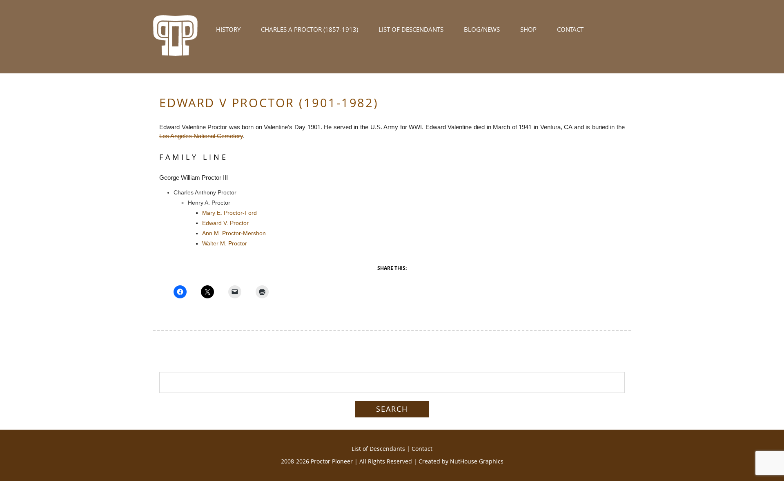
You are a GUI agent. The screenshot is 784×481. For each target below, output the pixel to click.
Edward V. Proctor (225, 223)
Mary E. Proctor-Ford (229, 213)
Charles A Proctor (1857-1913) (309, 29)
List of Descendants (411, 29)
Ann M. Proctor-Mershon (234, 233)
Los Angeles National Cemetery (201, 135)
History (228, 29)
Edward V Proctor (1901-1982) (269, 102)
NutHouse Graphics (476, 461)
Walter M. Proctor (224, 243)
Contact (570, 29)
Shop (528, 29)
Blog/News (482, 29)
